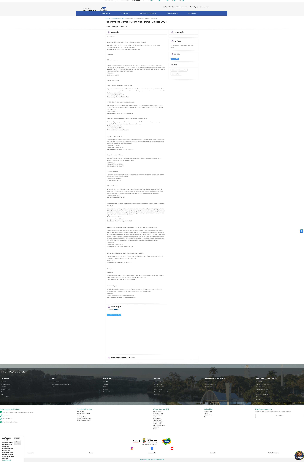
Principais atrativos (260, 396)
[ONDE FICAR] (177, 13)
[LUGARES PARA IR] (155, 13)
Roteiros (155, 428)
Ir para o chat (171, 0)
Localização (123, 26)
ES (140, 1)
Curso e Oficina (176, 74)
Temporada (114, 18)
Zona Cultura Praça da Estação (84, 418)
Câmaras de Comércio (210, 384)
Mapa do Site (213, 452)
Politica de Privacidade (273, 452)
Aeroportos (3, 381)
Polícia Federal (208, 386)
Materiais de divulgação (261, 391)
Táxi (2, 394)
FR (134, 1)
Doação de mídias (260, 386)
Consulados (208, 381)
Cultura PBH (182, 70)
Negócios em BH (208, 415)
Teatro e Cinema (157, 418)
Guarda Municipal (107, 391)
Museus (155, 416)
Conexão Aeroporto (5, 384)
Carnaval (79, 415)
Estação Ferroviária (5, 389)
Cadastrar (279, 415)
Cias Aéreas (157, 394)
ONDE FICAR (171, 13)
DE (136, 1)
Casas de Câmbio (158, 384)
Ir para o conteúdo (147, 0)
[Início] (95, 7)
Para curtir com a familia (159, 425)
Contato (206, 413)
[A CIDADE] (109, 13)
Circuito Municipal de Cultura (83, 420)
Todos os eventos (157, 411)
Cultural (121, 18)
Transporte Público (5, 396)
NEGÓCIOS (192, 13)
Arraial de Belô (80, 411)
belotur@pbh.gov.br (7, 418)
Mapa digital (194, 7)
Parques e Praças (157, 420)
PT (138, 1)
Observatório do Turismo (262, 394)
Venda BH (258, 399)
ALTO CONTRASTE (125, 0)
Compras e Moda (157, 423)
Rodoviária (3, 386)
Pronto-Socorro (55, 381)
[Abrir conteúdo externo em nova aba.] (110, 310)
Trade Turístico (259, 381)
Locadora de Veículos (159, 381)
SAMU (53, 386)
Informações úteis (182, 7)
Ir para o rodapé (164, 0)
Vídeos (202, 7)
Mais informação (6, 460)
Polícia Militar (106, 381)
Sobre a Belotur (169, 7)
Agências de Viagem (159, 386)
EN (132, 1)
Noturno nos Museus (81, 416)
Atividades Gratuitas (158, 413)
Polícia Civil (105, 384)
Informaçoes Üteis (152, 452)
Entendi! (16, 438)
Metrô (2, 391)
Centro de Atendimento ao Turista (162, 391)
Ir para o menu (155, 0)
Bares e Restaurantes (158, 415)
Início (108, 26)
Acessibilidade (109, 0)
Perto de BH (156, 427)
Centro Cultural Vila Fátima (114, 314)
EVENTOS (124, 13)
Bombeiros (105, 386)
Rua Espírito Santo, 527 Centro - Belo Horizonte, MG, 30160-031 (18, 412)
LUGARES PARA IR (147, 13)
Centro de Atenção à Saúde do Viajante (61, 384)
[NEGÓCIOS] (198, 13)
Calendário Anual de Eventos (263, 384)
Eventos (108, 18)
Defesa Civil (105, 389)
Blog (207, 7)
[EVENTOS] (129, 13)
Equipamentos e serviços (262, 389)
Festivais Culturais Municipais (83, 413)
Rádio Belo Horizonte (12, 422)
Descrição (115, 26)
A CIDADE (104, 13)
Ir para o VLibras (179, 0)
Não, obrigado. (17, 442)
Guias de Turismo (158, 389)
